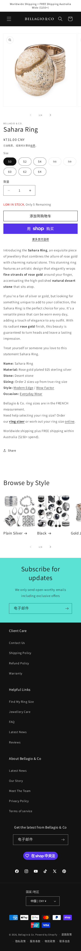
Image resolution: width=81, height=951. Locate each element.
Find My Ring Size (21, 702)
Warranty (15, 673)
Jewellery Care (19, 712)
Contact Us (17, 643)
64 (40, 172)
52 (25, 162)
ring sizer (17, 421)
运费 (32, 145)
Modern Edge (23, 388)
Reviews (14, 742)
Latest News (18, 732)
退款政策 (66, 934)
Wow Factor (45, 388)
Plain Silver (12, 533)
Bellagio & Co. (26, 934)
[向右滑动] (50, 115)
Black (42, 533)
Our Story (16, 781)
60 (10, 172)
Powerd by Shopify (46, 934)
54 (40, 162)
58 (71, 162)
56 (56, 162)
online (69, 421)
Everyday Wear (31, 394)
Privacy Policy (19, 801)
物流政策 (50, 941)
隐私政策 (20, 941)
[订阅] (67, 608)
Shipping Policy (20, 653)
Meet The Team (20, 791)
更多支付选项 (40, 239)
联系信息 (64, 941)
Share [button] (12, 450)
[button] (9, 19)
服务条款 (35, 941)
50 (10, 162)
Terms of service (20, 811)
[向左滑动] (31, 115)
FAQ (12, 722)
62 (25, 172)
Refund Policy (19, 663)
